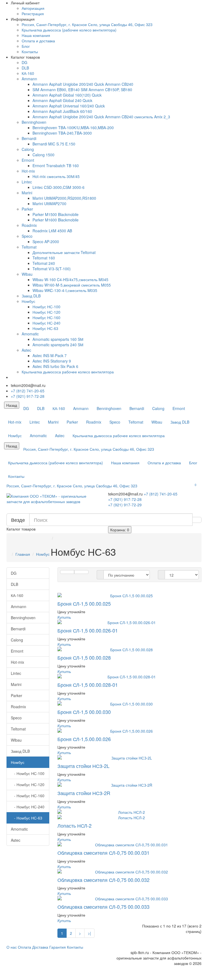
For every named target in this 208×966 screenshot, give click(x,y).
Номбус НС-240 (46, 323)
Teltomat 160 (43, 257)
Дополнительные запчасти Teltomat (64, 252)
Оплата (24, 947)
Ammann (29, 78)
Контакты (30, 51)
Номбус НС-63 (45, 328)
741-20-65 (160, 494)
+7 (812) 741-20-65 (27, 390)
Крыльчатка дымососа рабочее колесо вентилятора (68, 371)
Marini (27, 192)
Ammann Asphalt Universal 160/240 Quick (68, 106)
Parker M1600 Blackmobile (55, 220)
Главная (22, 554)
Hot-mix (28, 171)
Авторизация (33, 8)
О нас (11, 947)
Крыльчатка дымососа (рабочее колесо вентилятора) (69, 30)
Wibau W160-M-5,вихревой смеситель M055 (71, 285)
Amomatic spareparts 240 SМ (57, 344)
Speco (27, 236)
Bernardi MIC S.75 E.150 (53, 144)
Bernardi (29, 138)
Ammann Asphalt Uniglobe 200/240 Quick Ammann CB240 (82, 84)
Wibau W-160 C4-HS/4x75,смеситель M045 (70, 279)
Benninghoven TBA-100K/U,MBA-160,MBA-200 (73, 127)
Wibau (27, 274)
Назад (11, 405)
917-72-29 (125, 504)
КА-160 (28, 73)
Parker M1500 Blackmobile (55, 214)
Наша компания (36, 35)
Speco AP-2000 (45, 241)
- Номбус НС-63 (26, 818)
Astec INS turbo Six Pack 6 (55, 366)
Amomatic (30, 333)
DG (24, 62)
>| (89, 933)
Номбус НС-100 (46, 306)
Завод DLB (31, 295)
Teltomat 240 (43, 263)
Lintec (27, 182)
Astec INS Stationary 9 (51, 361)
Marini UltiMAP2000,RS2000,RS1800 (64, 198)
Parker (27, 209)
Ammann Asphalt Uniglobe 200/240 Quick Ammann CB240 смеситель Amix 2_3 (101, 116)
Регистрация (33, 13)
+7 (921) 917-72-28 (27, 396)
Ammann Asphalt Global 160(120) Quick (67, 95)
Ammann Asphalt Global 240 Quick (62, 100)
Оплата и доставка (38, 40)
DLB (25, 68)
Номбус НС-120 (46, 312)
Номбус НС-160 (46, 317)
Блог (26, 46)
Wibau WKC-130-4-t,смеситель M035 (64, 290)
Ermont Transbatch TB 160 (55, 165)
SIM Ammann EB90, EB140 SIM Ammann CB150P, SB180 (82, 89)
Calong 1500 (43, 154)
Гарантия (57, 947)
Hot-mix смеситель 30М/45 (56, 176)
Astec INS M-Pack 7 (49, 355)
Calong (28, 149)
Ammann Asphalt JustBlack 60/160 (62, 111)
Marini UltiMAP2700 (49, 203)
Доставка (40, 947)
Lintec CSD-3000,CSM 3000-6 (58, 187)
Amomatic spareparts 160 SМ (57, 339)
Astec (26, 350)
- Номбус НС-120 (27, 784)
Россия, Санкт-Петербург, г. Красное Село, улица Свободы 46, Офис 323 (87, 24)
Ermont (28, 160)
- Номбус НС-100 (27, 773)
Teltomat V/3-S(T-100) (51, 268)
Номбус (28, 301)
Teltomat (29, 247)
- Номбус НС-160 (27, 795)
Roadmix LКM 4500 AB (52, 230)
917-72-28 (125, 499)
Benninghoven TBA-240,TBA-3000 (62, 133)
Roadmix (29, 225)
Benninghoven (34, 122)
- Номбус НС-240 (27, 806)
